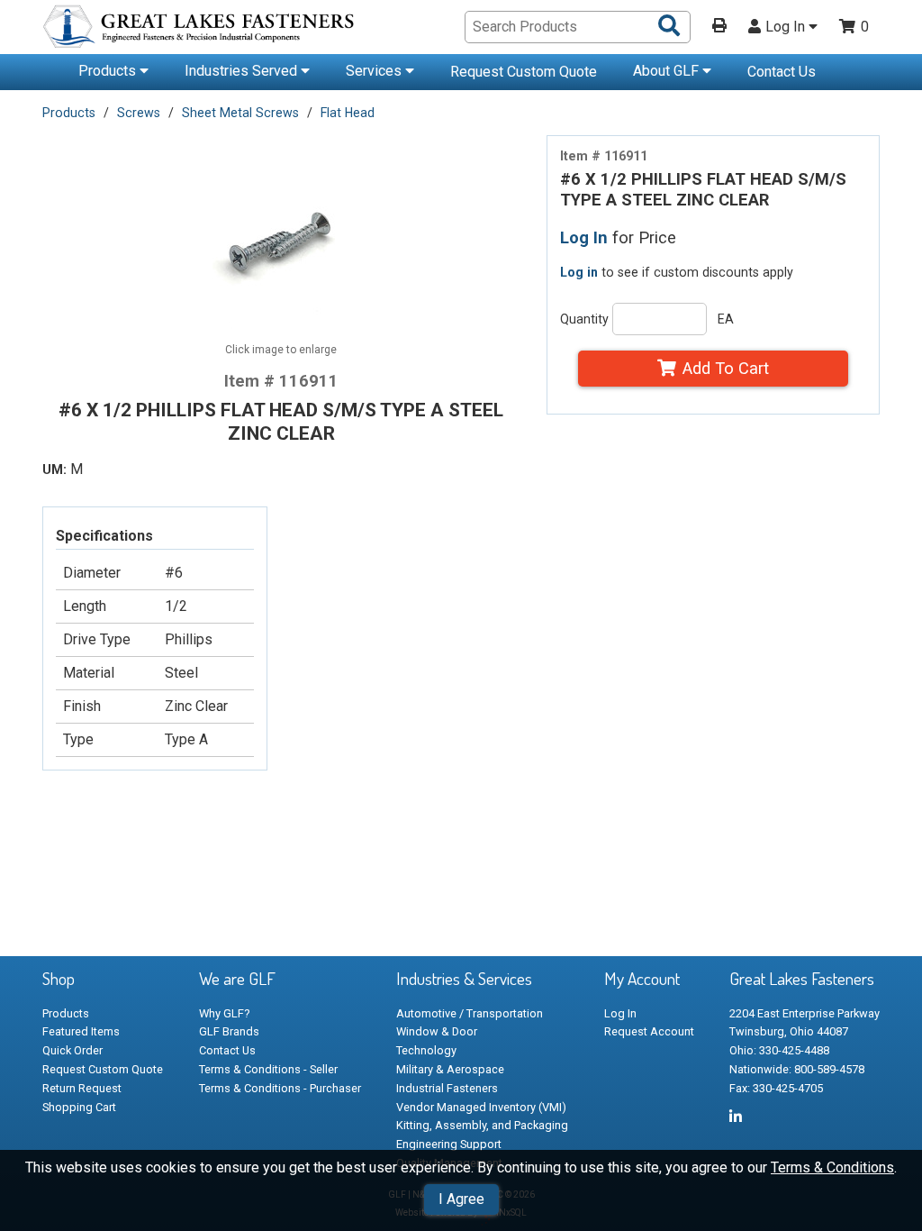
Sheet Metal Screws (240, 112)
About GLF (667, 70)
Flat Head (348, 112)
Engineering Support (449, 1144)
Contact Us (781, 71)
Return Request (82, 1088)
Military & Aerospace (450, 1069)
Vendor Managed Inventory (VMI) (481, 1107)
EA (726, 319)
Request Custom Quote (523, 71)
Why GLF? (224, 1013)
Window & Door (436, 1031)
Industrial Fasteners (447, 1088)
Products (109, 70)
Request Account (649, 1031)
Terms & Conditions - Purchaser (280, 1088)
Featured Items (81, 1031)
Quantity (584, 319)
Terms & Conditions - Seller (268, 1069)
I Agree (461, 1199)
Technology (426, 1050)
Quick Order (72, 1050)
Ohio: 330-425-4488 (779, 1050)
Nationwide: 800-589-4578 (796, 1069)
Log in (579, 272)
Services (375, 70)
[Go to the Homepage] (199, 29)
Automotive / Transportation (469, 1013)
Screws (138, 112)
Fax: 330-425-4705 (776, 1088)
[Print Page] (719, 27)
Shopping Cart (79, 1107)
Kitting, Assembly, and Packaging (482, 1125)
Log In (787, 27)
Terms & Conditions (832, 1167)
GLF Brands (229, 1031)
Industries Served (243, 70)
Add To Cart (725, 368)
